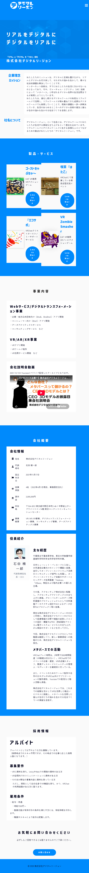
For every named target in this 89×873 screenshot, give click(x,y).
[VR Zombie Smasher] (50, 239)
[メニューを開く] (86, 5)
